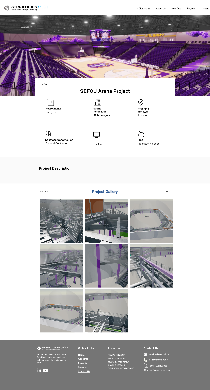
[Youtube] (45, 370)
